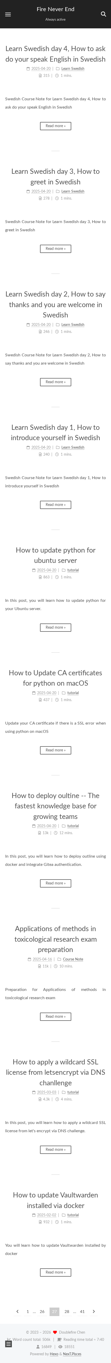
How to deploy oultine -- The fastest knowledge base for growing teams (55, 806)
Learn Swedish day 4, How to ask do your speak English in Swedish (55, 54)
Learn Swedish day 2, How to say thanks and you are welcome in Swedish (55, 305)
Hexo (54, 1354)
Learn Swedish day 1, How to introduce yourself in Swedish (55, 433)
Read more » (56, 126)
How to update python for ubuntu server (56, 555)
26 (42, 1312)
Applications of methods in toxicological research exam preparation (55, 939)
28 (67, 1312)
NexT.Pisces (72, 1354)
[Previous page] (17, 1312)
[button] (8, 14)
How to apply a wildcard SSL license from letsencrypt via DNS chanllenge (55, 1073)
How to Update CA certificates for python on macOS (55, 678)
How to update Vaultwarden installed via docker (55, 1200)
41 (82, 1312)
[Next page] (94, 1312)
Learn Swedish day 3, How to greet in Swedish (55, 177)
